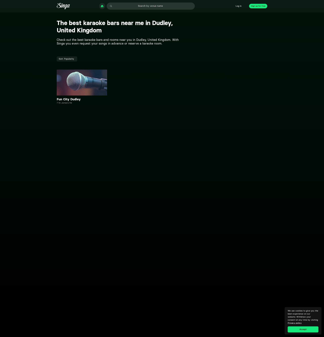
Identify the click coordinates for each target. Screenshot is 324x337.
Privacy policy (295, 323)
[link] (102, 6)
